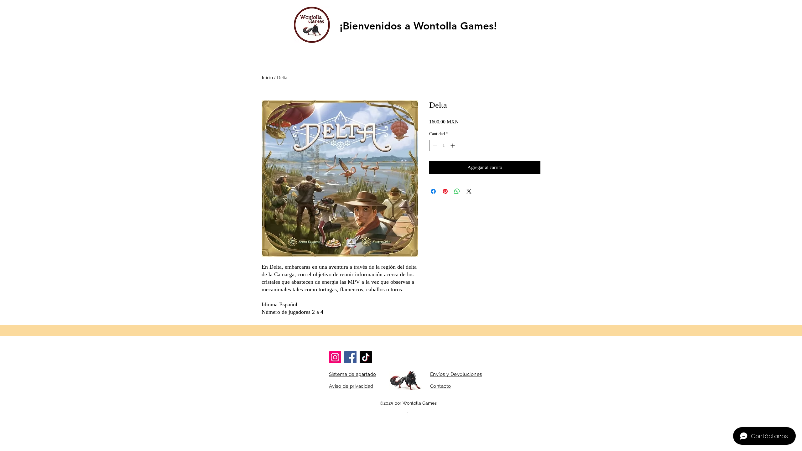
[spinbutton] (443, 145)
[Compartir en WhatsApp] (457, 191)
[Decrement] (434, 145)
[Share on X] (469, 191)
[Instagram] (335, 357)
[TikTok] (366, 357)
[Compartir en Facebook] (433, 191)
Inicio (267, 77)
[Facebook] (350, 357)
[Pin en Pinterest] (445, 191)
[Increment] (453, 145)
